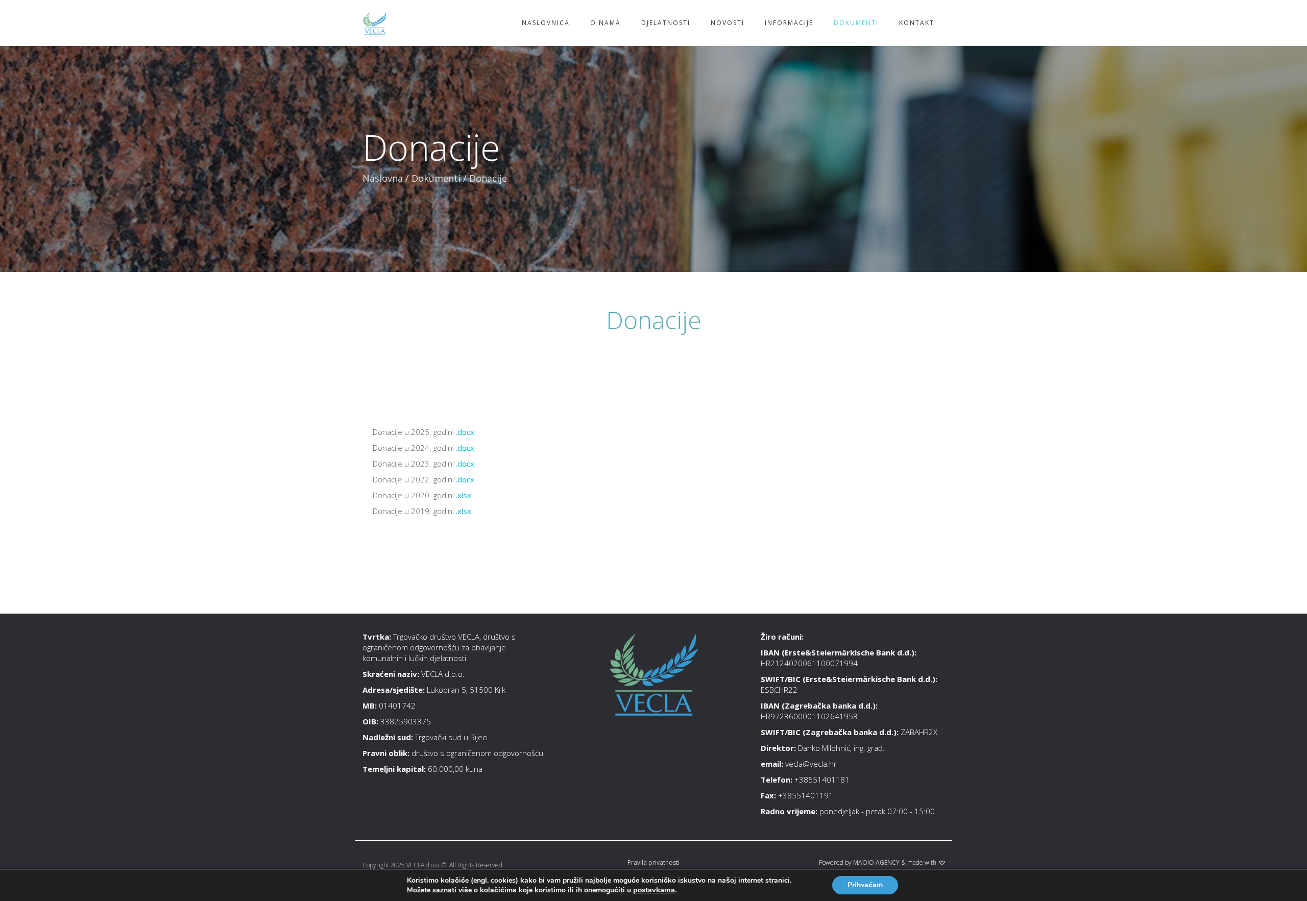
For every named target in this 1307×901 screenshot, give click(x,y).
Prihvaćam (865, 885)
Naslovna (382, 178)
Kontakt (916, 22)
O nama (605, 22)
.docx (465, 432)
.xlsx (463, 495)
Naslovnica (546, 22)
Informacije (789, 22)
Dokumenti (856, 22)
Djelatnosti (665, 22)
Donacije (653, 319)
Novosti (727, 22)
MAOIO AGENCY (876, 862)
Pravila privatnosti (653, 862)
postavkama (654, 889)
